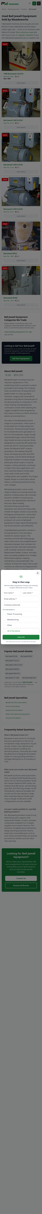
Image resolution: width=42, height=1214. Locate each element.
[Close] (38, 573)
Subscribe (21, 637)
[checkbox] (5, 614)
